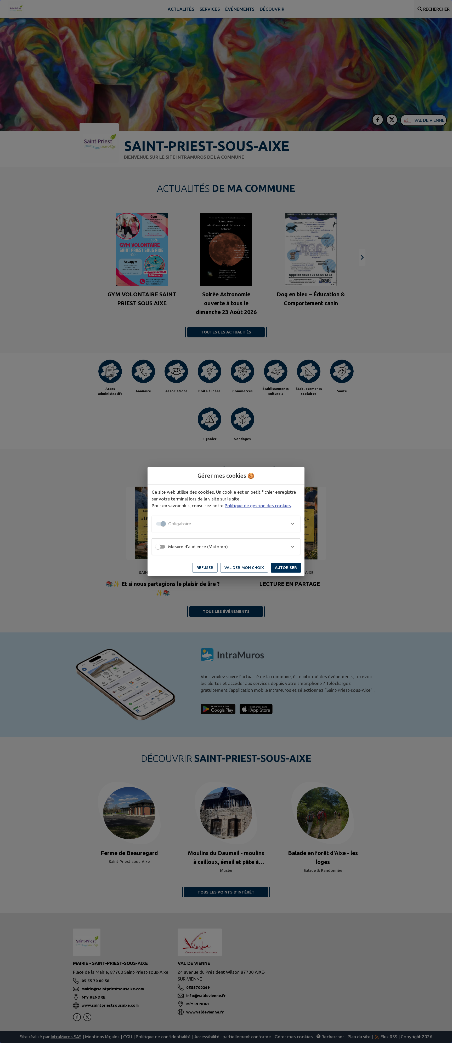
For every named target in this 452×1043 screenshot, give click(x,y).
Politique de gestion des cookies (258, 505)
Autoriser (286, 567)
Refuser (204, 567)
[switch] (158, 547)
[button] (226, 524)
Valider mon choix (244, 567)
